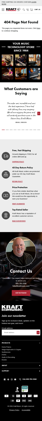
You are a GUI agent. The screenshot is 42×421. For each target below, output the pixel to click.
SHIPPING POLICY (18, 162)
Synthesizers (6, 352)
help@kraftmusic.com (21, 286)
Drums (4, 355)
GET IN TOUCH (21, 293)
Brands (4, 360)
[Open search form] (23, 9)
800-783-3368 (21, 283)
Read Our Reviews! (19, 221)
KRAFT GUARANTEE (18, 204)
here (38, 28)
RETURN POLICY (17, 181)
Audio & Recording (8, 357)
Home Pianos (6, 347)
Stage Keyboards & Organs (11, 349)
